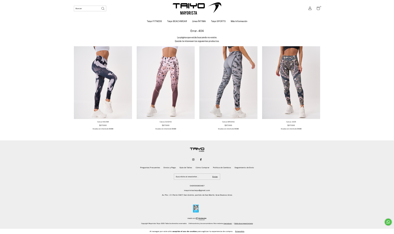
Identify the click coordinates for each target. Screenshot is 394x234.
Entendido (239, 231)
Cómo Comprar (202, 167)
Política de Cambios (222, 167)
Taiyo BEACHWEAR (177, 21)
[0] (317, 9)
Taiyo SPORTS (218, 21)
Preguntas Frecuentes (150, 167)
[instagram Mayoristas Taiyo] (193, 159)
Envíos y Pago (170, 167)
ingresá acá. (228, 223)
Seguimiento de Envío (244, 167)
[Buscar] (103, 8)
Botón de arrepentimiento (243, 223)
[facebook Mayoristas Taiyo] (201, 159)
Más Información (239, 21)
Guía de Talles (185, 167)
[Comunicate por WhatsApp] (388, 222)
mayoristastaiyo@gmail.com (197, 190)
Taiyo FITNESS (154, 21)
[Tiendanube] (197, 219)
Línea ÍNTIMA (199, 21)
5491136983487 (197, 186)
